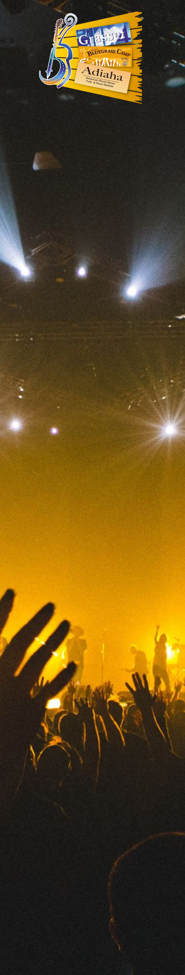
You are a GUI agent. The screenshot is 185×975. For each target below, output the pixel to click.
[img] (92, 487)
